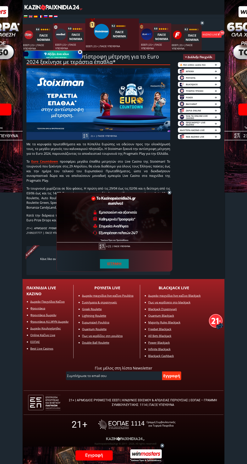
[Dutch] (56, 16)
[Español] (35, 16)
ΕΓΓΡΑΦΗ (114, 264)
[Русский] (45, 16)
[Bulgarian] (25, 16)
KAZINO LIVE (210, 34)
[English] (30, 16)
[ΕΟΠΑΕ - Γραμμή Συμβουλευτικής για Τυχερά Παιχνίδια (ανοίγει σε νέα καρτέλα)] (136, 425)
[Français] (40, 16)
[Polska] (50, 16)
